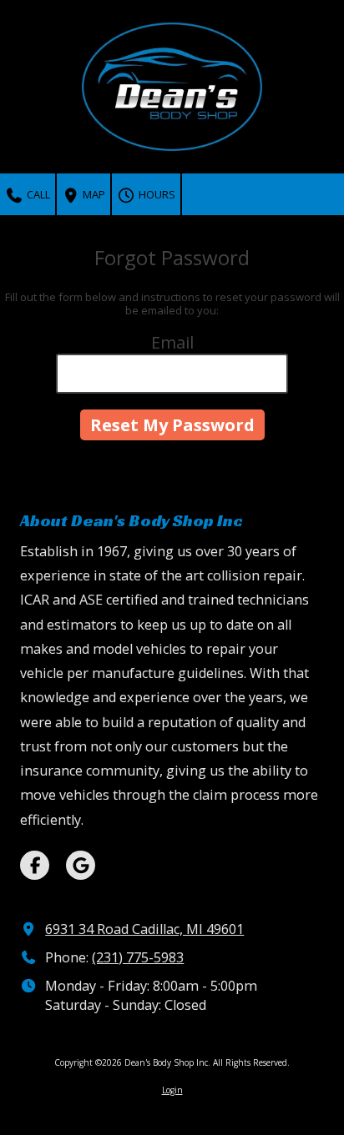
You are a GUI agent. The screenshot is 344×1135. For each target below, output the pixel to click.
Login (172, 1090)
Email (172, 342)
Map (92, 194)
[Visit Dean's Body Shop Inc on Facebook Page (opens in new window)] (34, 865)
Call (37, 194)
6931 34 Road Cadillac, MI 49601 (144, 929)
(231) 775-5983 (138, 957)
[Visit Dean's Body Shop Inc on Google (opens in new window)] (80, 865)
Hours (155, 194)
